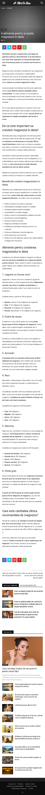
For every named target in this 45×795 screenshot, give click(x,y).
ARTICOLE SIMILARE (10, 585)
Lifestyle (9, 8)
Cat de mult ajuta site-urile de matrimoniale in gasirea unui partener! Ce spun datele (26, 614)
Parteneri (20, 784)
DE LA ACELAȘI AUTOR (28, 585)
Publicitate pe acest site (19, 788)
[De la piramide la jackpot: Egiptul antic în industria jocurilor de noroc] (7, 770)
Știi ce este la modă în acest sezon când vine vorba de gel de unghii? (32, 575)
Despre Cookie (30, 784)
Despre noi (12, 784)
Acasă (3, 8)
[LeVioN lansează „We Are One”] (7, 708)
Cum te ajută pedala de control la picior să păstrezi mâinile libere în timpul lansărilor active (28, 604)
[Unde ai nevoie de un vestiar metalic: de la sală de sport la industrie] (7, 729)
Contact (30, 788)
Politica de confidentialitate (15, 786)
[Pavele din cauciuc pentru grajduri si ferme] (7, 760)
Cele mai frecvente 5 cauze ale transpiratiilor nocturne (12, 574)
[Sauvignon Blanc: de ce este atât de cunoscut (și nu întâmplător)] (7, 749)
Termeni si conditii (31, 786)
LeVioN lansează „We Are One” (25, 705)
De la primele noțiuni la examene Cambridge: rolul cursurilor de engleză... (26, 697)
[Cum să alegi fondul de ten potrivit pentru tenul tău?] (7, 593)
